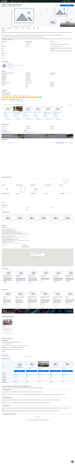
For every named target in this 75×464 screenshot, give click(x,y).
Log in (73, 1)
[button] (22, 17)
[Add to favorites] (11, 106)
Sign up (71, 1)
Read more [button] (4, 281)
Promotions (16, 1)
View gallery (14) (71, 25)
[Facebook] (2, 353)
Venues (12, 1)
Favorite (57, 5)
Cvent (1, 3)
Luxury (28, 1)
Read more (51, 53)
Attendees (3, 141)
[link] (7, 294)
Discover (25, 1)
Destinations (20, 1)
